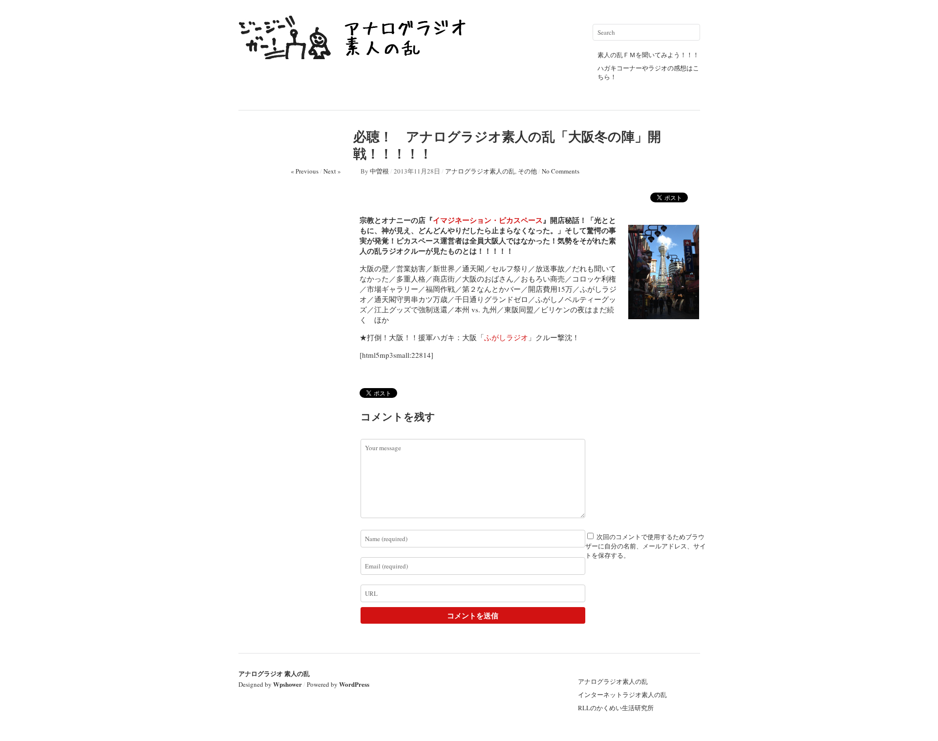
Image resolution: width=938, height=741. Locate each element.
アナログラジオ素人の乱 (480, 171)
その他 (527, 171)
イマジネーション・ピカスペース (488, 220)
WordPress (354, 684)
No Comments (560, 171)
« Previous (305, 171)
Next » (332, 171)
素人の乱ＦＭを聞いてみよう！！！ (648, 54)
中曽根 (379, 171)
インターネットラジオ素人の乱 (622, 694)
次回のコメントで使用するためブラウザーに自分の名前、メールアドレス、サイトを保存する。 (645, 546)
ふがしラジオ (506, 337)
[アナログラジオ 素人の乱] (355, 54)
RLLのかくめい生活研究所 (616, 707)
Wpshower (287, 684)
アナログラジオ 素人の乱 (274, 673)
